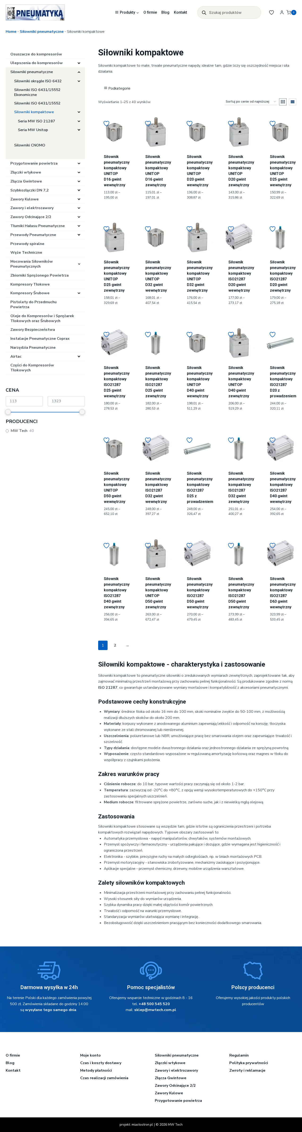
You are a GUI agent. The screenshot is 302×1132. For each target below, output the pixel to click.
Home (11, 31)
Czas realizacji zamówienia (104, 1078)
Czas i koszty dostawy (100, 1063)
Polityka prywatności (248, 1063)
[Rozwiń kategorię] (79, 63)
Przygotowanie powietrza (178, 1100)
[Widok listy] (292, 101)
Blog (165, 12)
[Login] (282, 12)
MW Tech (19, 430)
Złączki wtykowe (170, 1063)
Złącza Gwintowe (170, 1078)
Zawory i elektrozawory (176, 1070)
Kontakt (180, 12)
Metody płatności (96, 1070)
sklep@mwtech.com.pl (155, 1009)
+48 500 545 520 (154, 1004)
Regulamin (239, 1055)
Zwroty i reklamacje (247, 1070)
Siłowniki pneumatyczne (42, 31)
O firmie (150, 12)
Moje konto (90, 1055)
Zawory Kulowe (169, 1093)
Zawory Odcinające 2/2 (175, 1085)
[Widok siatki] (283, 101)
